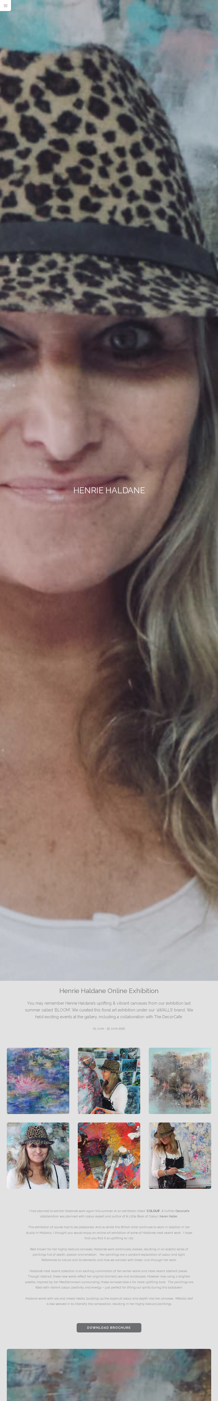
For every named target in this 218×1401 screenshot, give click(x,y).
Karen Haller (168, 1216)
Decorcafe (182, 1211)
